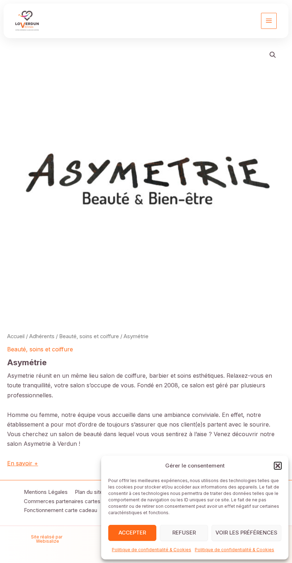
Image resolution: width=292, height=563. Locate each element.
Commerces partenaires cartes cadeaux (73, 501)
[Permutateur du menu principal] (269, 21)
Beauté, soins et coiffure (89, 336)
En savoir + (22, 463)
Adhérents (41, 336)
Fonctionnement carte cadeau (60, 510)
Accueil (16, 336)
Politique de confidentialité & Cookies (151, 549)
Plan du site (89, 492)
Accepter (132, 532)
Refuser (184, 532)
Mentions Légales (46, 492)
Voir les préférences (246, 532)
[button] (277, 465)
